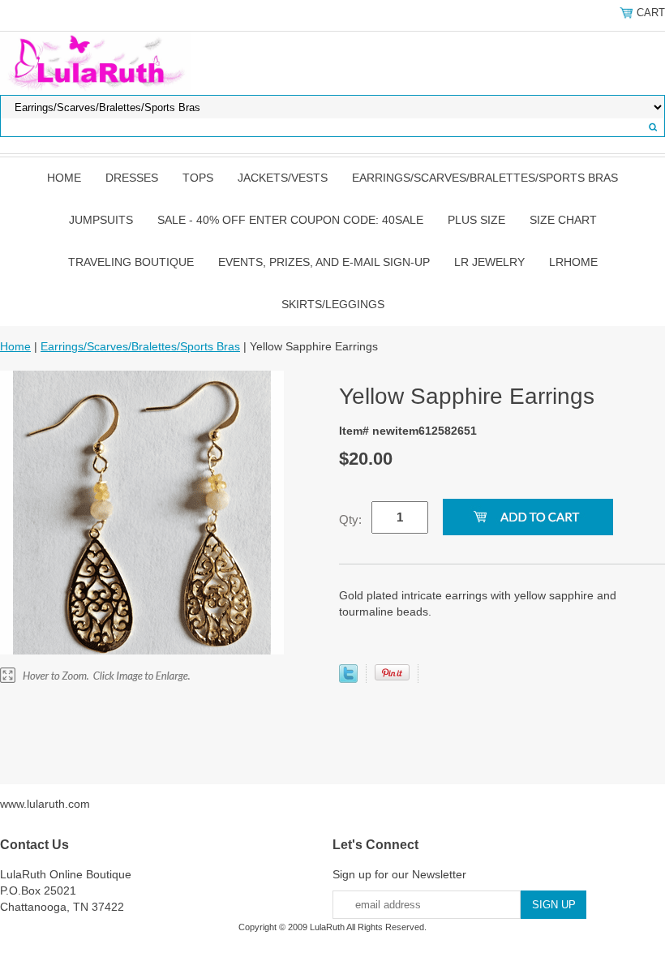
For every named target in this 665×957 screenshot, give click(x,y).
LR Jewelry (489, 261)
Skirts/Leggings (332, 304)
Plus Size (476, 219)
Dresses (131, 177)
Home (64, 177)
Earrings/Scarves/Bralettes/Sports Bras (485, 177)
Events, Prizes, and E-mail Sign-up (324, 261)
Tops (197, 177)
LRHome (573, 261)
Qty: (350, 519)
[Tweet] (348, 678)
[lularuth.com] (95, 62)
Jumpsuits (101, 219)
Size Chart (563, 219)
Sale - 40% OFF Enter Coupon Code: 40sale (290, 219)
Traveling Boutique (131, 261)
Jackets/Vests (283, 177)
